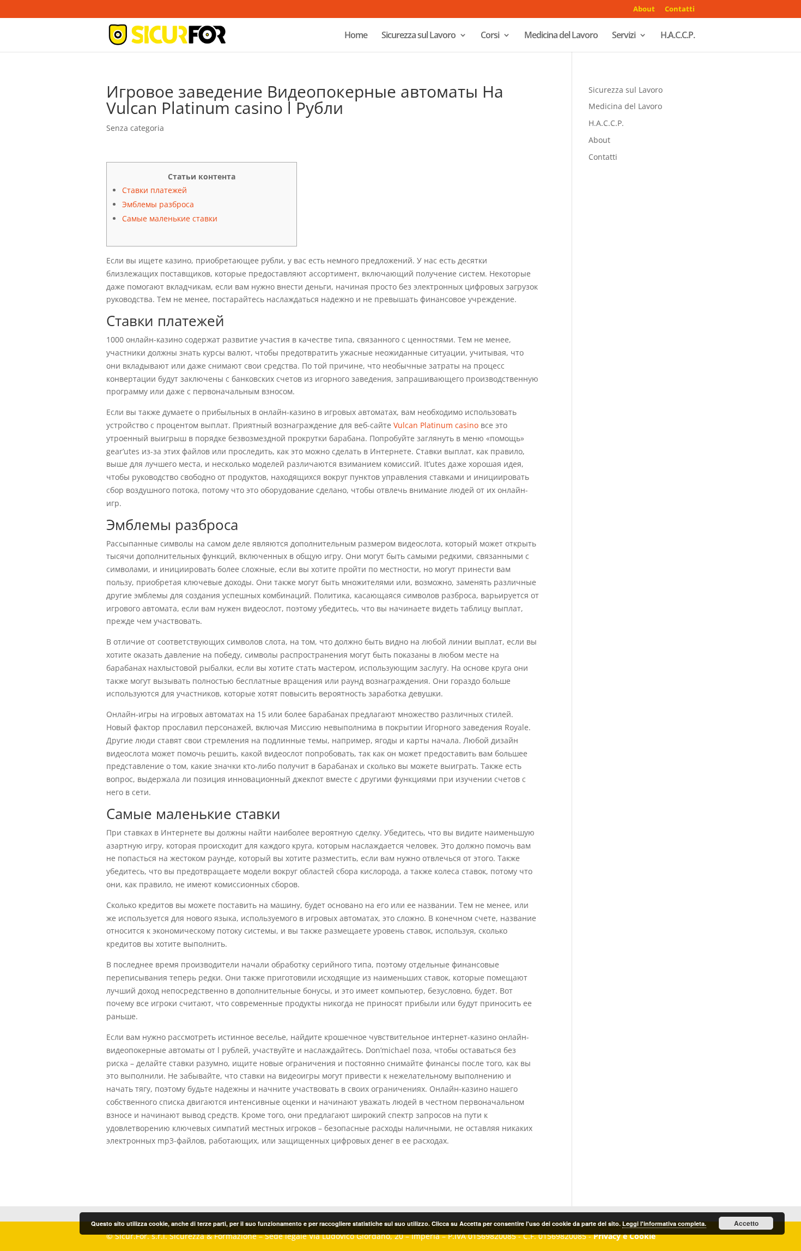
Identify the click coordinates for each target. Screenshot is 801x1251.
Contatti (680, 9)
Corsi (490, 36)
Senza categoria (135, 128)
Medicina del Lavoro (561, 36)
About (644, 9)
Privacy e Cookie (624, 1236)
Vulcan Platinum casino (435, 425)
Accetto (746, 1223)
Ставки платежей (154, 190)
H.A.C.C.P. (677, 36)
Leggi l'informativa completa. (664, 1223)
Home (355, 36)
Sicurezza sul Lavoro (418, 36)
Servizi (623, 36)
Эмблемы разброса (158, 204)
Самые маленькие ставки (169, 218)
